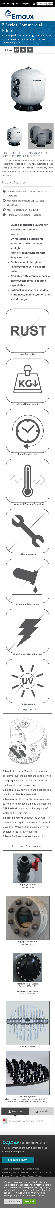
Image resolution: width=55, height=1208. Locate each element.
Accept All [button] (29, 1201)
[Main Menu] (48, 14)
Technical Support (33, 1169)
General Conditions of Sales (36, 1172)
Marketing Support (11, 1172)
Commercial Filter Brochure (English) (26, 1121)
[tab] (15, 1111)
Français (25, 4)
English (5, 4)
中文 (33, 4)
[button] (16, 50)
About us (6, 1169)
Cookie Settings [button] (12, 1201)
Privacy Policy (35, 1176)
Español (15, 4)
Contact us (17, 1169)
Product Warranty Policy (14, 1176)
